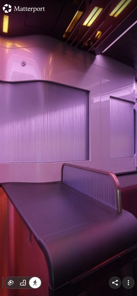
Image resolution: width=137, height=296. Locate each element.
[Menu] (128, 283)
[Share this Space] (115, 283)
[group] (22, 283)
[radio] (11, 282)
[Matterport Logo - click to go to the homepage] (23, 8)
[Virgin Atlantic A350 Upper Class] (68, 148)
